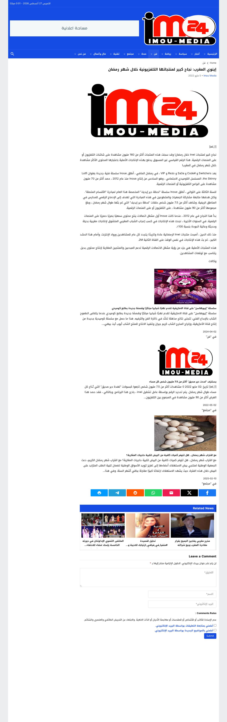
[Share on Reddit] (135, 493)
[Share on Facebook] (207, 493)
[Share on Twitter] (189, 493)
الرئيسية (212, 54)
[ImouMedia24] (178, 28)
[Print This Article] (99, 493)
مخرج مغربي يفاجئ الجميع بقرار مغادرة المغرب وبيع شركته (192, 543)
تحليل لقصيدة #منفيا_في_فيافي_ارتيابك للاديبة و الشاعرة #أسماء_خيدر (147, 545)
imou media (210, 75)
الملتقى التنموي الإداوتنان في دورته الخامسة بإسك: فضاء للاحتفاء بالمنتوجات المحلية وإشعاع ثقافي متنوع (103, 547)
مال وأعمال (99, 54)
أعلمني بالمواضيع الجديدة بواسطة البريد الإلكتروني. (183, 630)
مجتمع (130, 54)
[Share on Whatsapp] (153, 493)
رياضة (168, 54)
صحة (143, 54)
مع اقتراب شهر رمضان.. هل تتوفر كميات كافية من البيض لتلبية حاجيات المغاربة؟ (171, 455)
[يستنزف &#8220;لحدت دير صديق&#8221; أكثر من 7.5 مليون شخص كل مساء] (185, 376)
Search (12, 54)
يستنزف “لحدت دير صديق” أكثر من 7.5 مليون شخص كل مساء (182, 381)
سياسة (183, 54)
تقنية (116, 54)
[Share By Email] (171, 493)
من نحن (82, 54)
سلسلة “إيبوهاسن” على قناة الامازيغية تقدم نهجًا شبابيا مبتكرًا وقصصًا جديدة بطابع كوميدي (164, 308)
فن (155, 54)
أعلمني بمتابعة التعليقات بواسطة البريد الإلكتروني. (184, 625)
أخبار (197, 54)
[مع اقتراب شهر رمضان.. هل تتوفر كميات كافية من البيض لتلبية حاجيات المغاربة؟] (185, 450)
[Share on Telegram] (117, 493)
